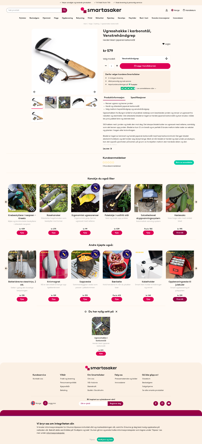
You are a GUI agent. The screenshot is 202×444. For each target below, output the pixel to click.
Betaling (63, 390)
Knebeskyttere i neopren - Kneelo (22, 216)
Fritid (90, 18)
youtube (168, 403)
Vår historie (93, 383)
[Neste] (94, 92)
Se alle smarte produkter (153, 390)
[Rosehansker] (54, 198)
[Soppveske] (85, 265)
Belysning (80, 18)
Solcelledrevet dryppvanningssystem (148, 216)
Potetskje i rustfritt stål (117, 215)
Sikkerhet (100, 18)
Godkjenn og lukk (105, 440)
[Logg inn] (167, 10)
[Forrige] (34, 92)
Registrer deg (115, 403)
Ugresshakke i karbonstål (109, 24)
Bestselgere (34, 18)
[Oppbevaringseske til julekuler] (180, 265)
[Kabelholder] (148, 265)
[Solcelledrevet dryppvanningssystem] (148, 198)
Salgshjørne (147, 386)
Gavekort (146, 379)
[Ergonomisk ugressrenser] (85, 198)
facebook (155, 403)
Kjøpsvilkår (65, 386)
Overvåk (179, 233)
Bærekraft (92, 386)
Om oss (91, 379)
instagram (161, 403)
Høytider (132, 18)
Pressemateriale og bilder (126, 379)
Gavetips (121, 18)
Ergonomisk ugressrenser (85, 215)
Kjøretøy (110, 18)
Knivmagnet (53, 282)
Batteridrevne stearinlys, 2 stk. (22, 283)
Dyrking (96, 24)
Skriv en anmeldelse (184, 162)
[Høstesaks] (180, 198)
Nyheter (22, 18)
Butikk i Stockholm (95, 390)
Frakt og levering (67, 379)
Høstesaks (179, 215)
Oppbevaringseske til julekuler (180, 283)
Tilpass (92, 440)
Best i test (144, 18)
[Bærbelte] (117, 265)
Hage (56, 18)
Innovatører (178, 18)
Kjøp (22, 233)
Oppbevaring (67, 18)
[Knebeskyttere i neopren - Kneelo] (22, 198)
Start (85, 24)
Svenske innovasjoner (161, 18)
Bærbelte (117, 282)
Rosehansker (53, 215)
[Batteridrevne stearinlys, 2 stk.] (22, 265)
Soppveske (85, 282)
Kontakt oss (38, 379)
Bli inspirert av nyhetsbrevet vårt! (101, 399)
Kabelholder (148, 282)
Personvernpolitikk (68, 383)
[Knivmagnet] (54, 265)
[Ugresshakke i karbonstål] (101, 326)
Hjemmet (46, 18)
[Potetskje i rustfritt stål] (117, 198)
